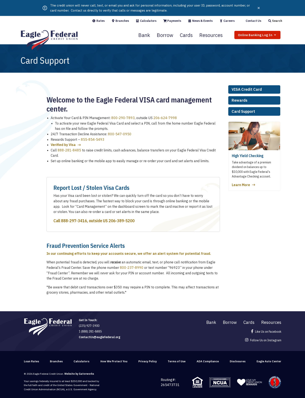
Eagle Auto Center (269, 361)
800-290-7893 (123, 118)
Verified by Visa (63, 145)
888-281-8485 (69, 150)
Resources (211, 35)
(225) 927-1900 (89, 326)
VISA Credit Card (247, 89)
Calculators (147, 21)
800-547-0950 (119, 134)
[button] (275, 21)
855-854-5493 (92, 139)
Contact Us (253, 21)
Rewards (239, 100)
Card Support (243, 111)
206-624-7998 (165, 118)
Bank (144, 35)
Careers (229, 21)
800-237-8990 (131, 267)
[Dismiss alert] (258, 8)
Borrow (165, 35)
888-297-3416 (74, 220)
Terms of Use (177, 361)
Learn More (241, 185)
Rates (100, 21)
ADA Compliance (208, 361)
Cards (186, 35)
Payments (174, 21)
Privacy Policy (147, 361)
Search (276, 21)
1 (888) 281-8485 (90, 331)
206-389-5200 (122, 220)
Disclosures (237, 361)
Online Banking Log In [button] (255, 35)
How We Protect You (113, 361)
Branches (122, 21)
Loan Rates (31, 361)
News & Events (202, 21)
